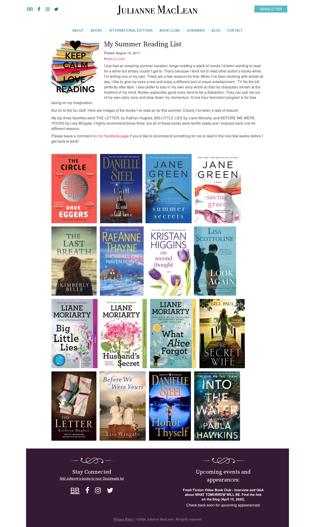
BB (30, 9)
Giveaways (196, 30)
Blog (215, 30)
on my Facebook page (111, 136)
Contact (235, 30)
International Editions (131, 30)
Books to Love (114, 58)
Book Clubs (169, 30)
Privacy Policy (123, 519)
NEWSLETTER (271, 9)
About (78, 30)
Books (96, 30)
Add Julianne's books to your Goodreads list (92, 478)
